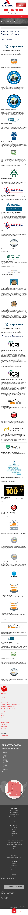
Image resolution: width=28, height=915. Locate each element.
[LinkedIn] (11, 878)
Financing (3, 697)
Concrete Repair (14, 810)
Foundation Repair (14, 812)
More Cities (4, 771)
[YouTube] (9, 878)
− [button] (21, 794)
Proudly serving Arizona (14, 13)
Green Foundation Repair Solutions (9, 708)
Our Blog (3, 711)
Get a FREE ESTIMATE (14, 887)
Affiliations (3, 733)
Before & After (4, 726)
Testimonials (4, 720)
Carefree (5, 759)
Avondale (5, 755)
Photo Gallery (4, 728)
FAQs (14, 821)
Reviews (3, 717)
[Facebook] (6, 878)
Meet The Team (4, 702)
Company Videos (5, 722)
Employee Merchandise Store (14, 857)
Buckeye (5, 757)
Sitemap (16, 907)
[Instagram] (13, 878)
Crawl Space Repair (14, 814)
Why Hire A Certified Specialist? (8, 706)
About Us (4, 693)
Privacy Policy (21, 905)
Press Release (4, 735)
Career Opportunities (5, 699)
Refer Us (3, 731)
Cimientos (14, 819)
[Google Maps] (4, 878)
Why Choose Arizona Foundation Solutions (10, 704)
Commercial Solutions (14, 816)
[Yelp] (2, 878)
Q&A (2, 713)
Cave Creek (5, 761)
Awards (2, 715)
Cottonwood (5, 768)
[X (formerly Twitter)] (7, 878)
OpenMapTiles (11, 797)
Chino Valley (5, 762)
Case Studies (4, 724)
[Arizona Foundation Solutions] (14, 910)
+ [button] (21, 792)
